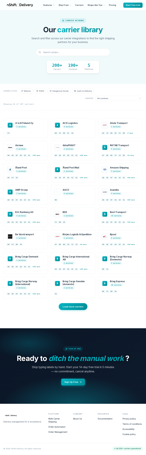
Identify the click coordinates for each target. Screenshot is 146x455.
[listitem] (25, 128)
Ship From (64, 5)
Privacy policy (129, 418)
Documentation (105, 418)
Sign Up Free (71, 382)
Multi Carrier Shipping (54, 420)
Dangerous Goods (60, 91)
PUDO (41, 91)
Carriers (79, 5)
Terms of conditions (132, 424)
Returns (27, 91)
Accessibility (128, 429)
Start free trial (133, 5)
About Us (77, 418)
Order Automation (56, 427)
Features (47, 5)
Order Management (57, 432)
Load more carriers (73, 306)
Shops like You (95, 5)
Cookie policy (129, 434)
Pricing (112, 5)
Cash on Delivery (84, 91)
